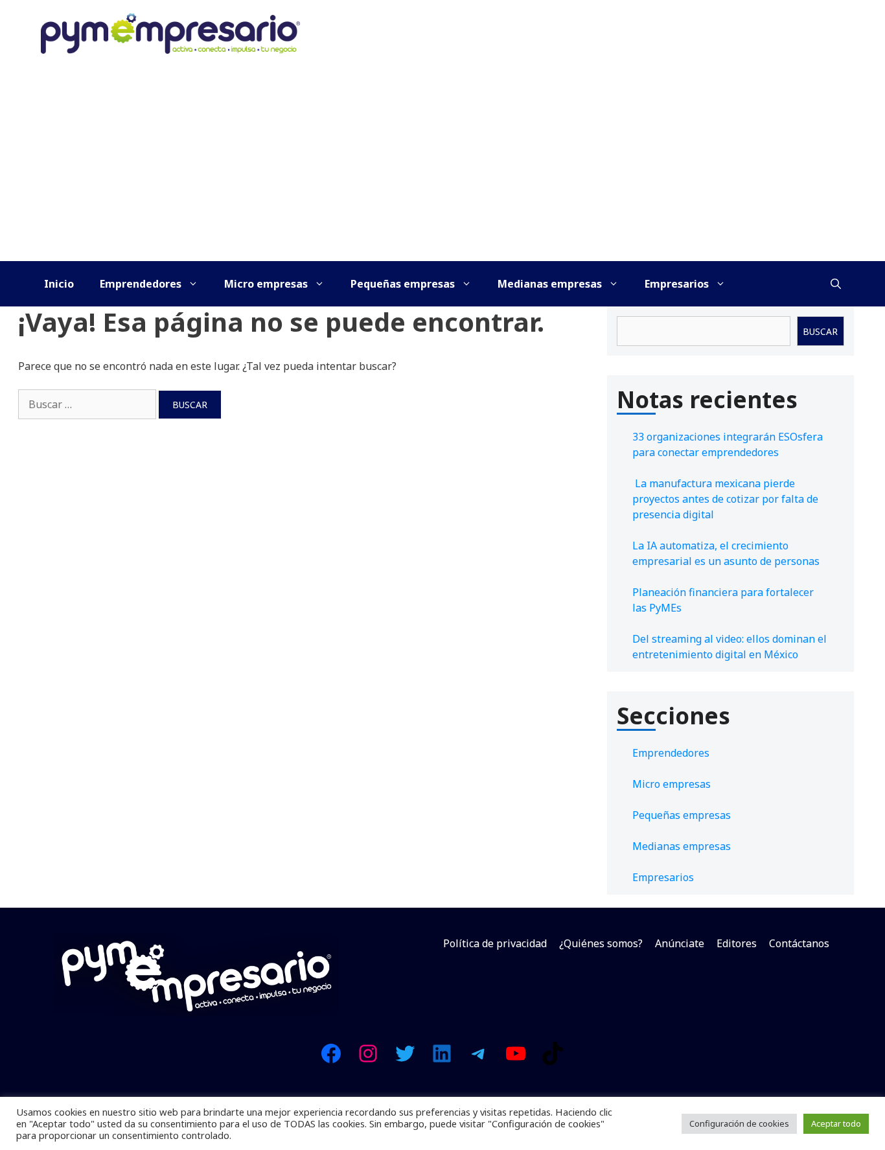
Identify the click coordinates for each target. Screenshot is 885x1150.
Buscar (820, 331)
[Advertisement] (442, 164)
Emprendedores (140, 284)
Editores (737, 943)
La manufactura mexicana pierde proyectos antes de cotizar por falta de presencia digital (725, 499)
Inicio (59, 284)
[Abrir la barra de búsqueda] (836, 283)
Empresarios (677, 284)
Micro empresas (266, 284)
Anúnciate (679, 943)
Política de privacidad (495, 943)
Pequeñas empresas (403, 284)
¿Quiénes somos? (601, 943)
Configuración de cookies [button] (739, 1123)
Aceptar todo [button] (836, 1123)
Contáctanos (799, 943)
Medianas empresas (550, 284)
